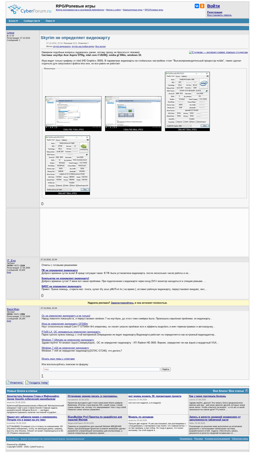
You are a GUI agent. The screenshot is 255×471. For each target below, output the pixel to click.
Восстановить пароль (219, 15)
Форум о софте (113, 10)
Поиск (49, 21)
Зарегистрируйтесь (122, 302)
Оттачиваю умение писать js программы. (93, 396)
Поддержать (186, 439)
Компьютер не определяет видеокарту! (65, 278)
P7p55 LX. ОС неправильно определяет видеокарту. (71, 331)
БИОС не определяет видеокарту (61, 286)
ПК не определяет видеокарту (60, 270)
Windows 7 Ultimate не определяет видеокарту (68, 339)
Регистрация (214, 12)
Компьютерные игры (132, 10)
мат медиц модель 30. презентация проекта (154, 396)
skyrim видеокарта (62, 46)
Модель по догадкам (140, 416)
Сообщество (31, 21)
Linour (10, 32)
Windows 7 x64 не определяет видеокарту (65, 347)
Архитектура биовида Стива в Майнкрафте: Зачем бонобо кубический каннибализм (33, 397)
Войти (213, 6)
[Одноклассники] (202, 6)
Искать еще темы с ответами (58, 358)
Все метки (100, 46)
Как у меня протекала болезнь (207, 396)
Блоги (12, 21)
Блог (9, 272)
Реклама (198, 439)
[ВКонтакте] (197, 6)
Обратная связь (240, 439)
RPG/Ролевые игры (154, 10)
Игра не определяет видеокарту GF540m (65, 323)
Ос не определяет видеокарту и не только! (66, 315)
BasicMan (13, 309)
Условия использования (217, 439)
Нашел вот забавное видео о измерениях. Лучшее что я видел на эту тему (32, 418)
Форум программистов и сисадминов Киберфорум (80, 10)
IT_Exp (11, 260)
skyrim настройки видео (83, 46)
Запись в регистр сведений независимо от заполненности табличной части (215, 418)
